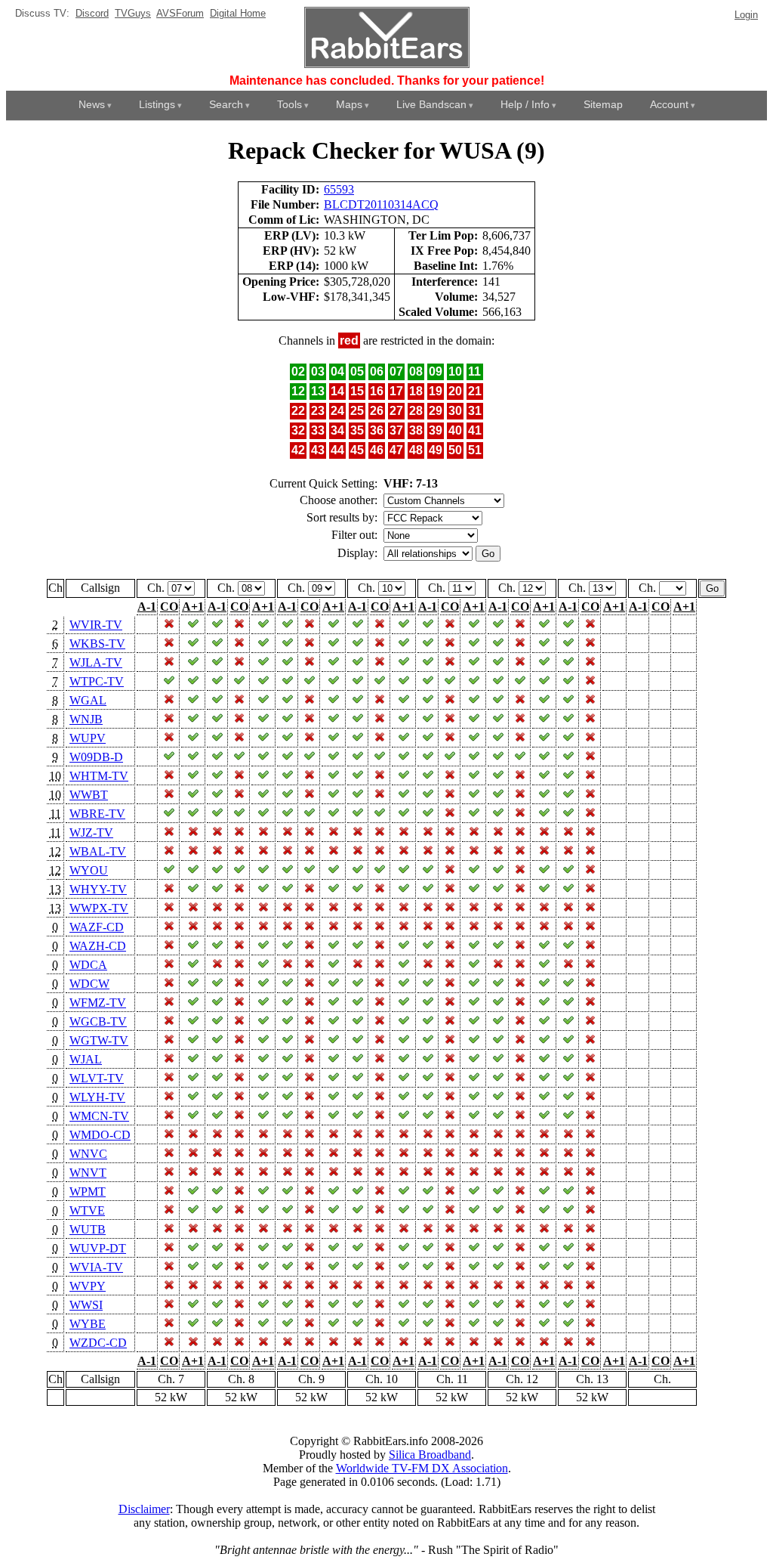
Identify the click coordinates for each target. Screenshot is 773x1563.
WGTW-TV (98, 1040)
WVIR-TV (95, 624)
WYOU (88, 870)
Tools (289, 104)
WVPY (87, 1286)
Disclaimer (144, 1509)
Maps (349, 104)
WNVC (88, 1153)
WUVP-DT (97, 1248)
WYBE (87, 1323)
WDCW (89, 983)
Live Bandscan (431, 104)
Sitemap (603, 104)
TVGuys (133, 13)
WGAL (87, 700)
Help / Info (525, 104)
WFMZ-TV (97, 1002)
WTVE (87, 1210)
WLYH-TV (97, 1097)
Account (669, 104)
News (92, 104)
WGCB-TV (98, 1021)
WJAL (85, 1059)
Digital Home (238, 13)
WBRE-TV (97, 813)
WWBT (88, 794)
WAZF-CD (96, 927)
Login (746, 14)
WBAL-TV (97, 851)
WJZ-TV (91, 832)
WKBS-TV (97, 643)
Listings (157, 104)
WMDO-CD (100, 1134)
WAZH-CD (97, 945)
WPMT (87, 1191)
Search (226, 104)
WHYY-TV (98, 889)
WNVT (87, 1172)
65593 (339, 189)
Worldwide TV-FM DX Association (422, 1468)
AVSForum (180, 13)
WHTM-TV (98, 775)
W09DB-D (96, 757)
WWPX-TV (98, 908)
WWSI (86, 1304)
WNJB (86, 719)
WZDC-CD (98, 1342)
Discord (92, 13)
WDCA (88, 964)
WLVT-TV (96, 1078)
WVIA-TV (96, 1267)
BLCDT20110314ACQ (381, 204)
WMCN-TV (99, 1116)
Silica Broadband (430, 1454)
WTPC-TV (96, 681)
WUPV (87, 738)
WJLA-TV (95, 662)
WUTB (87, 1229)
